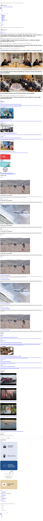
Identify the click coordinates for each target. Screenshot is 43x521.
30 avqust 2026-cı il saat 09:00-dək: (5, 275)
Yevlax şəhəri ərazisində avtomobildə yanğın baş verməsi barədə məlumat (8, 416)
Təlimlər (2, 17)
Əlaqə (2, 20)
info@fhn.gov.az (3, 492)
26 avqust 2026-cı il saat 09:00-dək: (5, 329)
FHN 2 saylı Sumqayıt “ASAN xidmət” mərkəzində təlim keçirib (7, 386)
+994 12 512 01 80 (4, 501)
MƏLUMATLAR (3, 15)
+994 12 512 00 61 (4, 491)
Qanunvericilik (3, 19)
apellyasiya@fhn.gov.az (4, 498)
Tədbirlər (3, 16)
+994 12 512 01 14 (4, 495)
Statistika (3, 24)
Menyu (1, 7)
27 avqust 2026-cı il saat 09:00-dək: (5, 308)
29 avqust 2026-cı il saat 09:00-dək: (5, 279)
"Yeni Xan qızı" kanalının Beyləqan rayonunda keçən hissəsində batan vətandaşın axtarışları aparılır (11, 431)
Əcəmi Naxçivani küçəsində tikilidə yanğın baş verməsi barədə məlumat (8, 401)
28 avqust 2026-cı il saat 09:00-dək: (5, 303)
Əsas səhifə (3, 14)
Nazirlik (2, 18)
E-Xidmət (1, 23)
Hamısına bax (1, 335)
